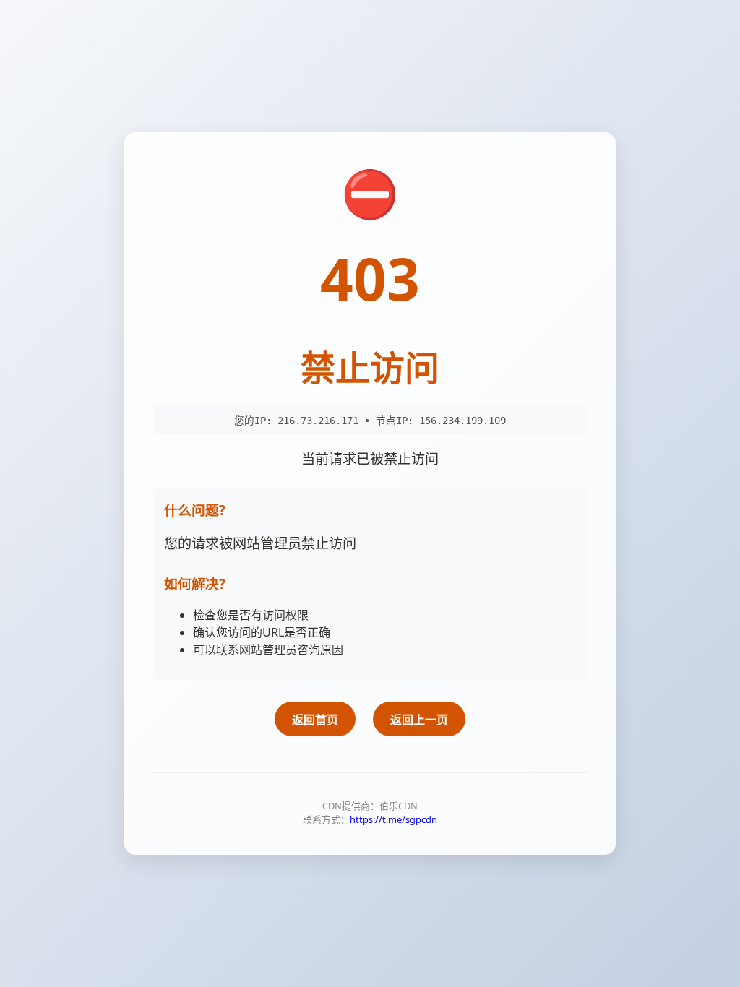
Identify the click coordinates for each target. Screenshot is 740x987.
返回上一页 (419, 720)
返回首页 (315, 720)
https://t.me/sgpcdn (393, 819)
